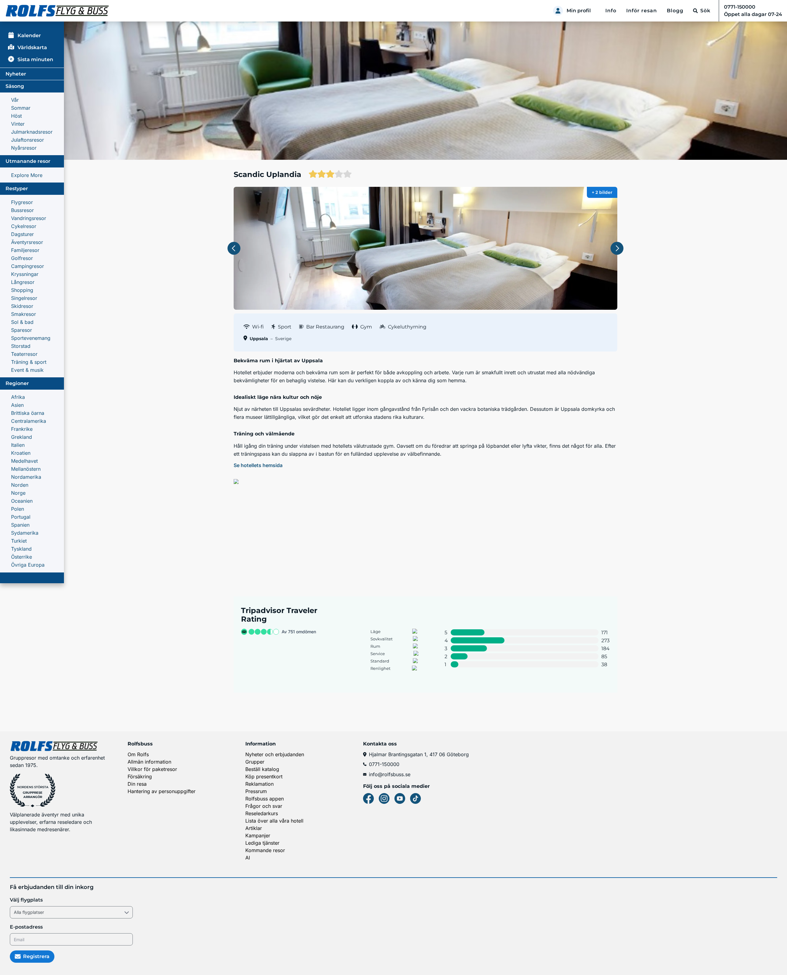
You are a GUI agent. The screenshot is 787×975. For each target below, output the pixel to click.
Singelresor (24, 298)
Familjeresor (25, 250)
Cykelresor (23, 226)
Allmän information (149, 762)
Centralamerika (28, 421)
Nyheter (16, 74)
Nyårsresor (24, 148)
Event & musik (27, 370)
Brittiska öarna (27, 413)
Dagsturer (22, 234)
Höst (16, 116)
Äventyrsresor (27, 242)
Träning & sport (28, 362)
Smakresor (23, 314)
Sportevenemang (30, 338)
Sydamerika (24, 533)
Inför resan (641, 11)
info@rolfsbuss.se (389, 774)
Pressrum (256, 791)
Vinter (18, 124)
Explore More (26, 175)
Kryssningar (24, 274)
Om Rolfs (138, 754)
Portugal (20, 517)
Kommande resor (265, 850)
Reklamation (259, 784)
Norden (19, 485)
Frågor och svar (263, 806)
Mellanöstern (26, 469)
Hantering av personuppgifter (162, 791)
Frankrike (22, 429)
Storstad (20, 346)
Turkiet (19, 541)
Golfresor (22, 258)
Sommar (20, 108)
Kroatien (20, 453)
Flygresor (22, 202)
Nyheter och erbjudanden (274, 754)
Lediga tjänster (262, 843)
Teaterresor (24, 354)
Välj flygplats (26, 900)
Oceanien (22, 501)
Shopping (22, 290)
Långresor (22, 282)
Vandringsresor (28, 218)
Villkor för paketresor (152, 769)
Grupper (254, 762)
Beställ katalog (262, 769)
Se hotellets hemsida (258, 465)
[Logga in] (558, 11)
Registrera (36, 956)
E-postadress (26, 927)
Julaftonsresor (27, 140)
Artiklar (253, 828)
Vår (15, 100)
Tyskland (21, 549)
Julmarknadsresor (32, 132)
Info (610, 11)
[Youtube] (399, 798)
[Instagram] (384, 798)
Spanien (20, 525)
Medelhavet (24, 461)
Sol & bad (22, 322)
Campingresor (27, 266)
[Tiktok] (415, 798)
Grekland (21, 437)
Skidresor (22, 306)
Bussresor (22, 210)
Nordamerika (26, 477)
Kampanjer (257, 835)
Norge (18, 493)
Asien (17, 405)
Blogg (675, 11)
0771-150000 (384, 764)
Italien (18, 445)
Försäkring (140, 776)
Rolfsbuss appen (264, 799)
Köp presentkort (264, 776)
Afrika (18, 397)
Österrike (21, 557)
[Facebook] (368, 798)
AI (247, 858)
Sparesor (21, 330)
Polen (17, 509)
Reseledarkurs (261, 813)
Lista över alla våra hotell (274, 821)
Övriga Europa (28, 565)
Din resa (137, 784)
